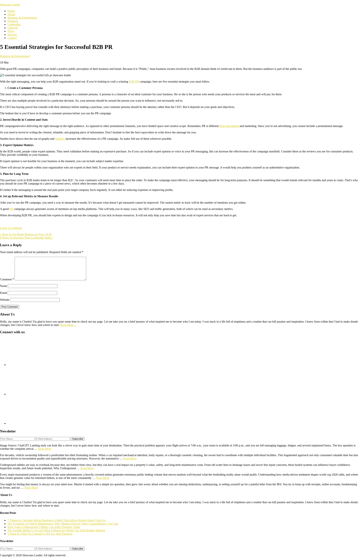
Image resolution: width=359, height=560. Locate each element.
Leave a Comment (11, 228)
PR (11, 209)
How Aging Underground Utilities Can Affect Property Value (43, 527)
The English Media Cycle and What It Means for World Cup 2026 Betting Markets (56, 530)
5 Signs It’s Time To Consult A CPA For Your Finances (40, 533)
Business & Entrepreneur (15, 56)
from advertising (229, 126)
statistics (60, 138)
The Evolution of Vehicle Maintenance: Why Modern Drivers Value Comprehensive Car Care (62, 523)
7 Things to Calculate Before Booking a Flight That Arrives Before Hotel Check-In (56, 520)
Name (3, 285)
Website (4, 299)
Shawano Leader (10, 4)
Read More (44, 448)
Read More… (68, 325)
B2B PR (134, 81)
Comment (7, 279)
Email (3, 292)
